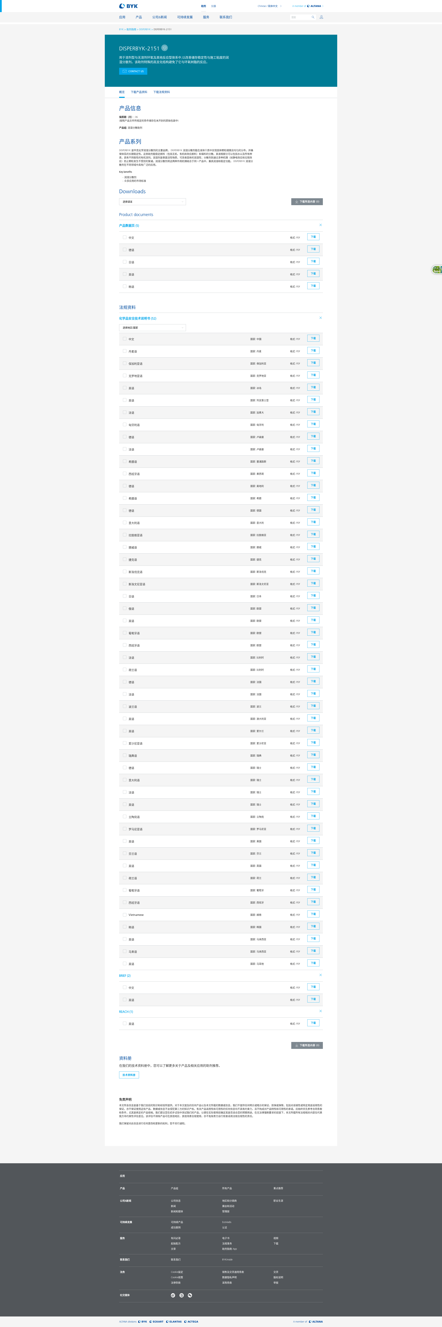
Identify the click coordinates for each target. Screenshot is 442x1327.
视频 (275, 1238)
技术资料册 (129, 1074)
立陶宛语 (134, 817)
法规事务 (227, 1243)
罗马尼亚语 (135, 829)
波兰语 (133, 706)
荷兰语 (133, 670)
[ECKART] (157, 1321)
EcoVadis (226, 1222)
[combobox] (164, 48)
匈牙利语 (134, 425)
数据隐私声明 (229, 1277)
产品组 (174, 1188)
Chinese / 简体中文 (268, 6)
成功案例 (176, 1227)
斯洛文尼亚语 (137, 584)
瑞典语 (133, 755)
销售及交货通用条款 (233, 1272)
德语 (131, 250)
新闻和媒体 (177, 1211)
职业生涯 (278, 1200)
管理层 (225, 1211)
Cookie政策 (177, 1277)
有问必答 (176, 1238)
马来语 (133, 951)
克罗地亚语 (135, 376)
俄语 (131, 608)
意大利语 (134, 523)
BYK (121, 29)
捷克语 (133, 559)
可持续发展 (126, 1222)
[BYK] (142, 1321)
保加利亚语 (135, 363)
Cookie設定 (177, 1272)
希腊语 (133, 461)
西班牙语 (134, 474)
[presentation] (117, 92)
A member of (299, 6)
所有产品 (227, 1188)
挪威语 (133, 547)
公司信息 (176, 1200)
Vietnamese (136, 915)
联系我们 (176, 1259)
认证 (224, 1227)
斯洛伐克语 (135, 572)
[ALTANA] (316, 1321)
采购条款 (227, 1282)
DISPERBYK (145, 29)
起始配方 (176, 1243)
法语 (131, 412)
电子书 (225, 1238)
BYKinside (227, 1259)
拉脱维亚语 (135, 535)
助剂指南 (131, 29)
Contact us (136, 71)
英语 (131, 274)
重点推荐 (278, 1188)
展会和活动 (228, 1206)
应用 (122, 1175)
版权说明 (278, 1277)
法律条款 (176, 1282)
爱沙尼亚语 (135, 743)
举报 (275, 1282)
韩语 (131, 286)
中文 (131, 237)
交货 (275, 1272)
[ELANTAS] (174, 1321)
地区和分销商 (229, 1200)
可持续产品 (177, 1222)
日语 (131, 262)
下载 (275, 1243)
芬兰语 (133, 853)
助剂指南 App (229, 1248)
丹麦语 (133, 351)
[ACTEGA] (191, 1321)
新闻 (173, 1206)
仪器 (213, 6)
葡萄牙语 (134, 633)
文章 (173, 1248)
